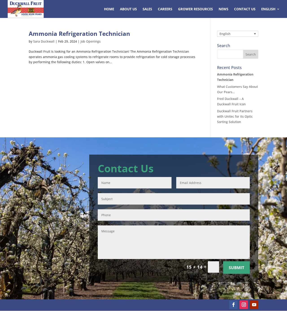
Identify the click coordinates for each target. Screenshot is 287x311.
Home (109, 9)
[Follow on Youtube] (254, 304)
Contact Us (244, 9)
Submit (236, 267)
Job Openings (90, 41)
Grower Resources (195, 9)
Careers (165, 9)
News (223, 9)
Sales (147, 9)
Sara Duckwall (43, 41)
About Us (128, 9)
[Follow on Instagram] (243, 304)
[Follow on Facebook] (233, 304)
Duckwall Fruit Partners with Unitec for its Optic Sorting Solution (235, 116)
